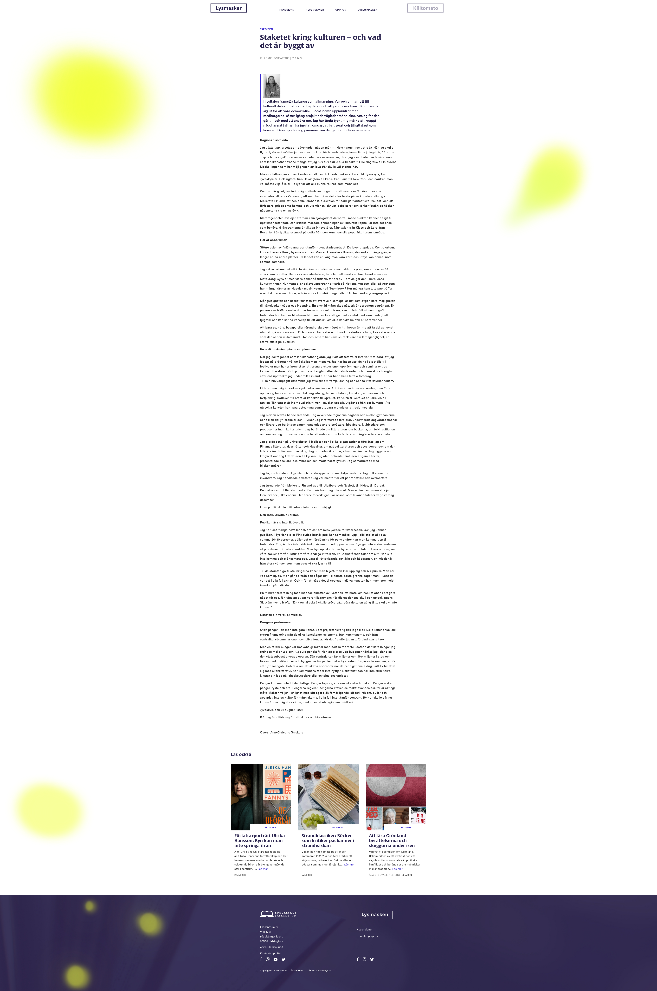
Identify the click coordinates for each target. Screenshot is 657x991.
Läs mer (263, 869)
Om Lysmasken (368, 9)
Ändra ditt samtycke (319, 970)
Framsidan (286, 9)
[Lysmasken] (228, 12)
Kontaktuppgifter (271, 953)
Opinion (340, 9)
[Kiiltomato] (425, 12)
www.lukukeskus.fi (272, 947)
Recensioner (315, 9)
